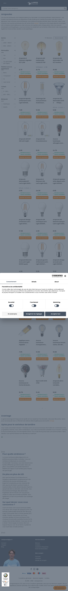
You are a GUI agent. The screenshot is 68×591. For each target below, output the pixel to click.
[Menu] (8, 573)
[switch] (5, 585)
